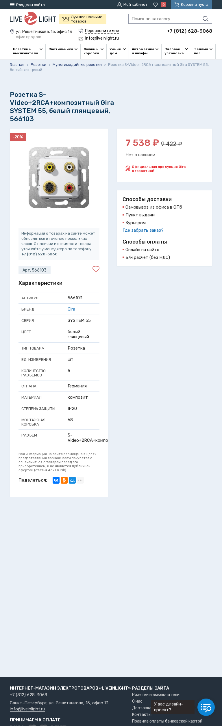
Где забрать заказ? (143, 230)
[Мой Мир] (72, 480)
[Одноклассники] (64, 480)
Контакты (141, 714)
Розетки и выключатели (156, 694)
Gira (71, 309)
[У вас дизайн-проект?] (206, 707)
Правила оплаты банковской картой (167, 721)
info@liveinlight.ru (27, 709)
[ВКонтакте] (56, 480)
